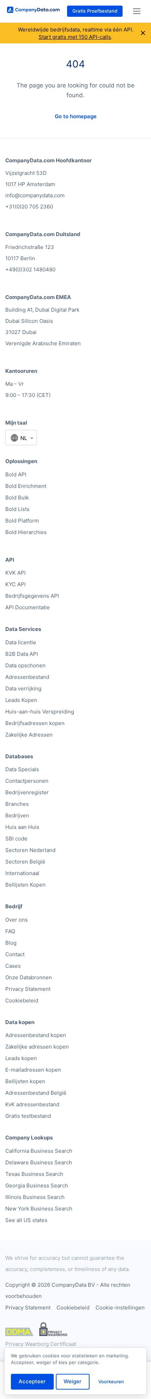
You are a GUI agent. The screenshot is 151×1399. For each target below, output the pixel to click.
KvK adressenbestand (32, 1104)
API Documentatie (27, 607)
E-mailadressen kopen (33, 1069)
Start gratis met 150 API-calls (75, 37)
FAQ (10, 931)
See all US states (26, 1220)
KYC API (15, 584)
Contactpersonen (26, 780)
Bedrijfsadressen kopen (35, 723)
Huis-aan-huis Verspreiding (39, 711)
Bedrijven (17, 815)
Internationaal (22, 873)
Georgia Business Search (36, 1185)
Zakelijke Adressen (29, 734)
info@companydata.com (35, 195)
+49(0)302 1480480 (30, 269)
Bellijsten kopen (25, 1081)
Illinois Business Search (35, 1197)
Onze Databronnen (28, 977)
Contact (15, 954)
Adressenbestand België (35, 1092)
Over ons (16, 919)
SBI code (16, 838)
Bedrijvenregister (27, 792)
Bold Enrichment (25, 486)
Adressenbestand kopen (35, 1035)
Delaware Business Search (38, 1162)
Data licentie (20, 642)
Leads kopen (21, 1058)
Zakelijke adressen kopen (37, 1046)
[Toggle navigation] (137, 11)
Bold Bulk (17, 497)
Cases (13, 966)
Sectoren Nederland (30, 850)
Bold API (15, 474)
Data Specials (22, 769)
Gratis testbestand (28, 1116)
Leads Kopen (21, 700)
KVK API (15, 572)
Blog (11, 942)
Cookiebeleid (21, 1000)
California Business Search (38, 1151)
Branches (17, 804)
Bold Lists (17, 509)
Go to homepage (76, 116)
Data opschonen (25, 665)
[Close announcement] (143, 33)
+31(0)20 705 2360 (29, 206)
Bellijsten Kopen (25, 884)
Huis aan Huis (22, 827)
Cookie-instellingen (120, 1307)
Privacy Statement (28, 989)
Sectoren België (25, 861)
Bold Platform (22, 520)
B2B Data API (21, 654)
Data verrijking (23, 688)
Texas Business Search (34, 1174)
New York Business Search (38, 1208)
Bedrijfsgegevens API (32, 595)
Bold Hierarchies (26, 532)
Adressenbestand (27, 677)
